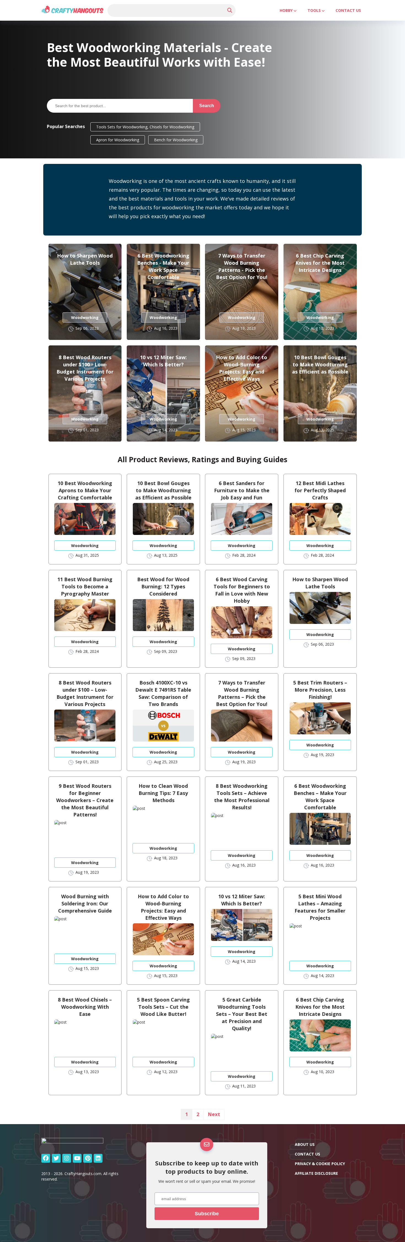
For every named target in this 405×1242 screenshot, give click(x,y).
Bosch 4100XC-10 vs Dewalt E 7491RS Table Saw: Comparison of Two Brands (163, 693)
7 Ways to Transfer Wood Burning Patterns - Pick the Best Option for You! (241, 266)
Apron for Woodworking (117, 139)
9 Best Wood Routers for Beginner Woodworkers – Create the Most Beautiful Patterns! (85, 800)
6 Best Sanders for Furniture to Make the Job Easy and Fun (241, 490)
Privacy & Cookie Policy (320, 1163)
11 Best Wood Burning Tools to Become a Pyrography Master (84, 586)
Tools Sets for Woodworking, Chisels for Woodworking (145, 126)
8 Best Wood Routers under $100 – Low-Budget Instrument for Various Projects (85, 693)
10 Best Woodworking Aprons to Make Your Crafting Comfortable (85, 490)
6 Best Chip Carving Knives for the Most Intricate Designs (320, 262)
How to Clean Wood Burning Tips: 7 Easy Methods (163, 793)
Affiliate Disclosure (316, 1173)
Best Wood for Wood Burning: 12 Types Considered (163, 586)
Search (206, 105)
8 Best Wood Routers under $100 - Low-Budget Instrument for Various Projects (85, 368)
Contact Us (348, 10)
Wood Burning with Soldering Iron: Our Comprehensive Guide (85, 903)
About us (305, 1144)
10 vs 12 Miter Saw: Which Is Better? (163, 361)
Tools (314, 10)
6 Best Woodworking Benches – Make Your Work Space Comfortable (320, 797)
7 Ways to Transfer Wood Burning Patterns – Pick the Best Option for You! (241, 693)
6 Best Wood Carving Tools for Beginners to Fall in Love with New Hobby (242, 590)
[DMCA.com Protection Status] (336, 1224)
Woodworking (85, 317)
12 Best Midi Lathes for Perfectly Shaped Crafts (320, 490)
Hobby (286, 10)
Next (214, 1114)
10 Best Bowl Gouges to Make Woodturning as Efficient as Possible (320, 364)
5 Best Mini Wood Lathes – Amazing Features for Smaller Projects (320, 907)
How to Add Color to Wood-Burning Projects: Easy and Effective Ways (241, 368)
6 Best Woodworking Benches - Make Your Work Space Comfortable (163, 266)
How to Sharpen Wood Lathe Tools (85, 259)
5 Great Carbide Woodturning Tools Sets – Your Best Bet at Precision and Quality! (241, 1014)
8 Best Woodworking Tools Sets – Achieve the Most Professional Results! (241, 797)
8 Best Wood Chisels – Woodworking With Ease (85, 1006)
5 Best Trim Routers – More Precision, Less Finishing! (320, 689)
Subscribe (207, 1213)
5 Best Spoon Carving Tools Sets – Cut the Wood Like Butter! (163, 1006)
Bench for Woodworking (176, 139)
